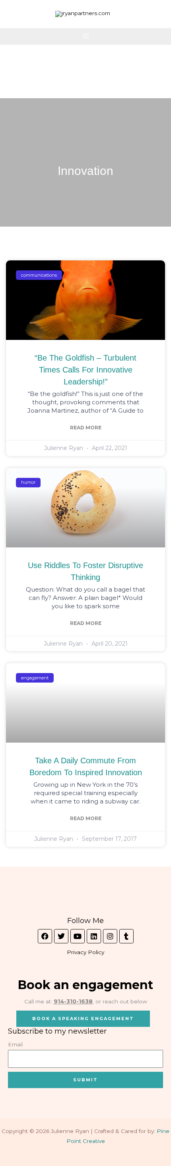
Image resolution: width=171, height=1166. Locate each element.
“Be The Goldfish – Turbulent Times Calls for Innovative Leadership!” (85, 369)
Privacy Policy (85, 952)
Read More (85, 428)
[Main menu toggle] (86, 36)
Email (15, 1044)
